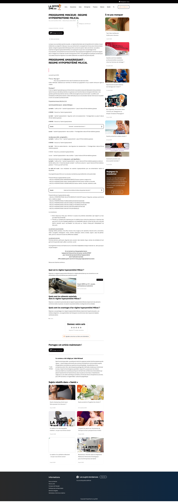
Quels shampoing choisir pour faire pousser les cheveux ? (59, 403)
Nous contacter (53, 481)
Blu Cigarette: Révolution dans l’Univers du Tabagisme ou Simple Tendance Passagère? (115, 111)
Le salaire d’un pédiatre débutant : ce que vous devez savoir (60, 455)
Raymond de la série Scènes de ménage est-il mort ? (114, 86)
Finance (95, 7)
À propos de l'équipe (54, 486)
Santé (108, 7)
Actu (66, 7)
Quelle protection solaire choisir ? (116, 136)
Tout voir (103, 477)
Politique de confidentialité (56, 488)
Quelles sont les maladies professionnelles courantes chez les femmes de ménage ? (115, 60)
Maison (102, 7)
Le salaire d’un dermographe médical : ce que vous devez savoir (60, 429)
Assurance (73, 7)
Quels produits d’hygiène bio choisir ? (89, 402)
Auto (80, 7)
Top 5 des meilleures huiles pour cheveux (112, 34)
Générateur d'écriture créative (57, 493)
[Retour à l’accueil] (55, 7)
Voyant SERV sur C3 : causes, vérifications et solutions (86, 285)
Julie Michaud (78, 358)
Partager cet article (57, 33)
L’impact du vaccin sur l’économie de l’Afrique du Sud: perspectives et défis (89, 429)
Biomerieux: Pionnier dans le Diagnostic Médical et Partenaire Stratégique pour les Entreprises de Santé (90, 457)
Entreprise (87, 7)
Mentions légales (53, 490)
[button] (114, 7)
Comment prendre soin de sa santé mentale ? (113, 160)
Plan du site (52, 484)
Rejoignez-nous (125, 1)
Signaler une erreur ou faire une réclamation (77, 336)
